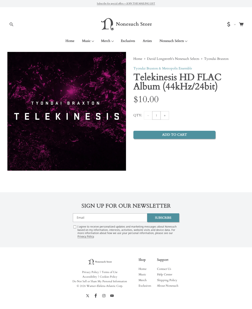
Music (86, 41)
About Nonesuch (167, 286)
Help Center (164, 274)
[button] (11, 24)
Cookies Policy (108, 277)
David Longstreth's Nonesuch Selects (173, 59)
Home (137, 59)
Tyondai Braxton (216, 59)
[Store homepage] (100, 262)
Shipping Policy (167, 280)
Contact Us (164, 269)
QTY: (137, 115)
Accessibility (89, 277)
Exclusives (145, 286)
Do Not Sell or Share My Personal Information (100, 281)
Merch (105, 41)
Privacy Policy (85, 236)
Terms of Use (110, 272)
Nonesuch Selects (172, 41)
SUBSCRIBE (163, 218)
